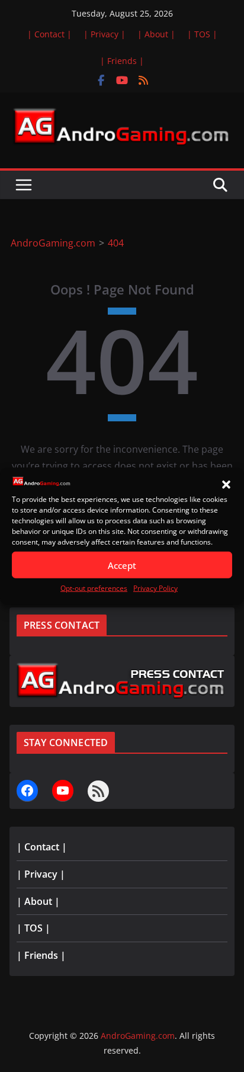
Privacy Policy (155, 588)
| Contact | (49, 34)
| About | (156, 34)
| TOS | (202, 34)
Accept (122, 565)
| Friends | (122, 60)
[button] (226, 485)
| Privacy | (105, 34)
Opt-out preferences (93, 588)
